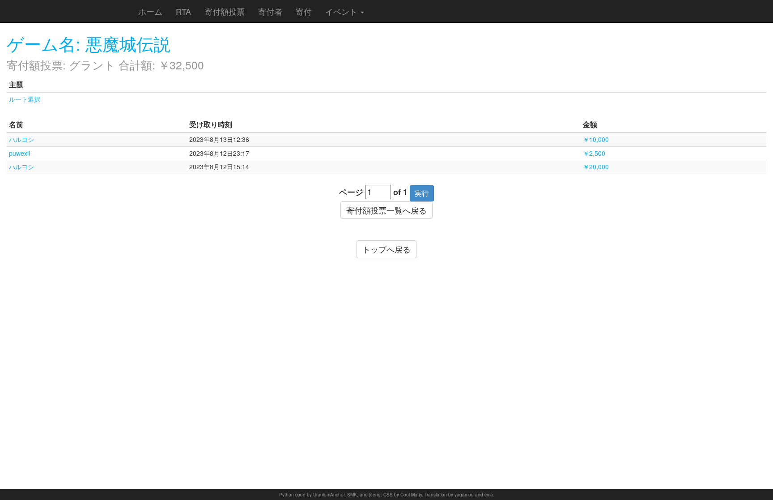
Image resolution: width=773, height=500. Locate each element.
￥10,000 (596, 139)
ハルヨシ (21, 139)
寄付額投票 (224, 11)
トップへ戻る (386, 249)
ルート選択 (24, 98)
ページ (351, 192)
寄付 (304, 11)
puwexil (19, 153)
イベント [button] (342, 11)
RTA (183, 11)
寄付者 (270, 11)
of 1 (400, 192)
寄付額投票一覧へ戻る (386, 210)
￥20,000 (596, 166)
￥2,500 (594, 153)
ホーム (150, 11)
